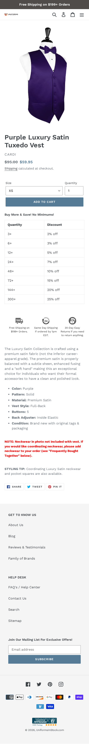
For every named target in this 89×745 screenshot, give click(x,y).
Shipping (11, 168)
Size (8, 183)
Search (13, 610)
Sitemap (15, 621)
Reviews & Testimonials (26, 547)
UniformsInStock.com (50, 730)
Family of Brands (21, 558)
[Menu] (81, 14)
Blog (11, 536)
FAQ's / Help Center (24, 587)
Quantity (71, 183)
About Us (15, 525)
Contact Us (17, 598)
